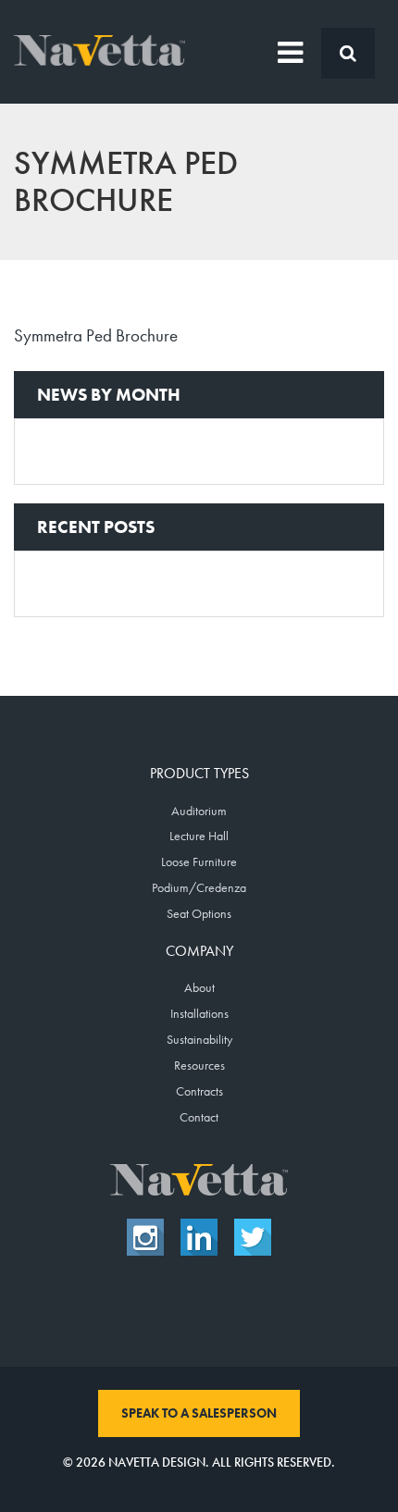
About (199, 987)
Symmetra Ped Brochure (96, 335)
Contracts (199, 1091)
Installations (199, 1013)
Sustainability (199, 1039)
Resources (199, 1065)
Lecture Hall (199, 835)
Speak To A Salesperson (199, 1413)
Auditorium (199, 810)
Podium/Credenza (199, 887)
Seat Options (199, 913)
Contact (199, 1117)
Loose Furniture (199, 861)
